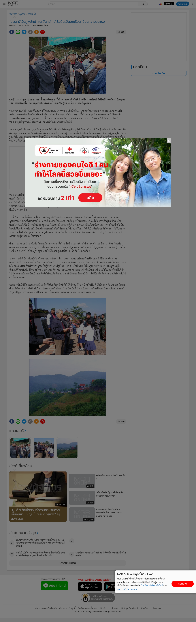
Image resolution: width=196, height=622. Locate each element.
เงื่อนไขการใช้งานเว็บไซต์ (152, 585)
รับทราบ (182, 584)
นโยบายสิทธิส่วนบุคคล (127, 589)
